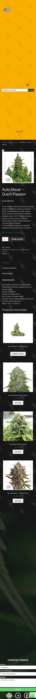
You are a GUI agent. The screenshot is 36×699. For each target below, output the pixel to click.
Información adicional (9, 268)
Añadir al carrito (17, 239)
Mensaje (2, 677)
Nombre (3, 664)
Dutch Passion (25, 249)
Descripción (6, 263)
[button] (27, 85)
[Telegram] (18, 695)
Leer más (18, 403)
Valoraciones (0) (7, 273)
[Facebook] (27, 695)
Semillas (4, 251)
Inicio (5, 142)
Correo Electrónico (6, 671)
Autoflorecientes (13, 142)
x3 (8, 254)
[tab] (18, 262)
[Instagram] (9, 695)
